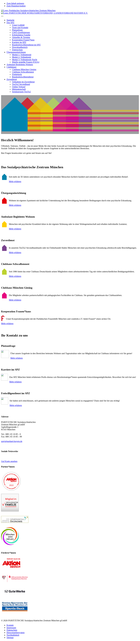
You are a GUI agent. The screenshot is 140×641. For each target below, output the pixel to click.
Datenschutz (12, 630)
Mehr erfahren (15, 181)
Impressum (11, 627)
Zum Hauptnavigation (16, 6)
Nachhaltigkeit (13, 635)
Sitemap (10, 637)
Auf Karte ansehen (9, 461)
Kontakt (10, 625)
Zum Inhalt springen (15, 3)
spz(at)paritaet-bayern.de (11, 441)
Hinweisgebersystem (15, 632)
